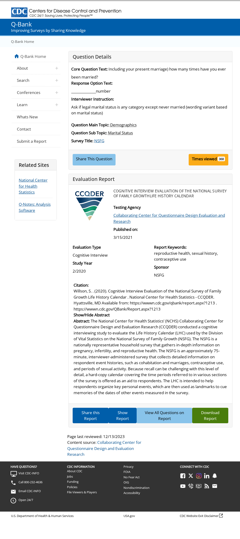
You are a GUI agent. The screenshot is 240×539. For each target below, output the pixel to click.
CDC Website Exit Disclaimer (199, 516)
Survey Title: (82, 140)
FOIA (127, 472)
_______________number (91, 91)
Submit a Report (31, 141)
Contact (24, 129)
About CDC (74, 471)
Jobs (70, 476)
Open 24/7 (26, 500)
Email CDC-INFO (30, 491)
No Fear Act (132, 477)
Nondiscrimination (137, 488)
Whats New (27, 117)
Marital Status (120, 132)
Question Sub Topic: (89, 132)
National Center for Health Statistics (33, 186)
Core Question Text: (89, 69)
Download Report (210, 415)
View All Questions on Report (164, 415)
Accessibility (132, 493)
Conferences (28, 92)
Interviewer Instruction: (92, 99)
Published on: (125, 229)
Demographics (123, 124)
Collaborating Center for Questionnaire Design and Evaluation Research (104, 448)
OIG (126, 482)
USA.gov (129, 516)
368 (221, 159)
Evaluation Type (87, 247)
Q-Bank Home (22, 41)
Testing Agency (127, 207)
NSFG (99, 140)
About (22, 68)
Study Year (82, 263)
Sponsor (161, 267)
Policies (72, 487)
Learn (22, 104)
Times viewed (204, 158)
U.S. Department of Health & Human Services (42, 516)
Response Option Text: (91, 83)
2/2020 (79, 271)
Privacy (129, 466)
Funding (73, 481)
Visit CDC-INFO (29, 473)
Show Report (122, 415)
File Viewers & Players (82, 492)
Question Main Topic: (90, 124)
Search (23, 80)
